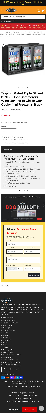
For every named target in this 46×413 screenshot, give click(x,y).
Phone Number (29, 248)
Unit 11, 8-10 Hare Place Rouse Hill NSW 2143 (23, 401)
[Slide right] (27, 88)
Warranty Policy (8, 350)
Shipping (11, 122)
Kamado (5, 335)
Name (8, 240)
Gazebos (5, 333)
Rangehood (6, 337)
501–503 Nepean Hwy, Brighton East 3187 (23, 395)
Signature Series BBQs (10, 323)
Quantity (4, 126)
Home (4, 345)
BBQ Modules (7, 325)
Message (9, 255)
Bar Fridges (6, 32)
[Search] (42, 16)
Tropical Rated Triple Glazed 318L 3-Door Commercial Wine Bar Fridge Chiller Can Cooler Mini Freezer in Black (22, 34)
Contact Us (6, 347)
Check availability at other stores (15, 143)
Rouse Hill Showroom (23, 398)
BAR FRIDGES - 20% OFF (19, 32)
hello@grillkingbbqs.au (32, 386)
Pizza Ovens (6, 340)
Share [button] (6, 285)
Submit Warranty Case (10, 359)
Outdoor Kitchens (8, 320)
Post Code (27, 265)
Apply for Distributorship (11, 362)
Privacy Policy (7, 357)
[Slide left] (18, 88)
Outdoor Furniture (8, 330)
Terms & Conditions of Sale (11, 355)
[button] (43, 10)
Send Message (34, 275)
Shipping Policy (7, 352)
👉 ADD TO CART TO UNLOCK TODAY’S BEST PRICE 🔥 (20, 25)
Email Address (11, 248)
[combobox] (23, 16)
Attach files (10, 265)
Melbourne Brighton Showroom (23, 393)
